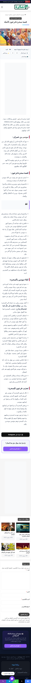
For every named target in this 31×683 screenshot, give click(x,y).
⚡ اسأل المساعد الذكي (15, 449)
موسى (25, 137)
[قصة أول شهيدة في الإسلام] (8, 547)
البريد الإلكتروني (25, 599)
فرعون (19, 119)
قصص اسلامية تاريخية (10, 14)
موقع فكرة (19, 657)
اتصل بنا (11, 668)
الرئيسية (23, 14)
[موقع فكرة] (21, 7)
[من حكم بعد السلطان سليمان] (8, 527)
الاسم (28, 592)
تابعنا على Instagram (15, 435)
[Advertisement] (15, 89)
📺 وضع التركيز (24, 56)
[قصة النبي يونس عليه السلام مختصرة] (23, 528)
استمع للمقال (24, 53)
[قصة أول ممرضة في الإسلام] (23, 546)
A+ (16, 53)
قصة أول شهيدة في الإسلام (8, 552)
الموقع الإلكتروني (26, 606)
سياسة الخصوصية (22, 672)
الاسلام (18, 14)
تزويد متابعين (18, 668)
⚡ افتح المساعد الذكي (15, 646)
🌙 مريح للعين (6, 53)
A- (12, 53)
